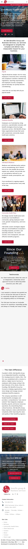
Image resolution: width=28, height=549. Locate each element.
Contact (6, 535)
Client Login (7, 537)
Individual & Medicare (8, 162)
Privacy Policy (11, 540)
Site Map (11, 542)
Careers (6, 530)
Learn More (6, 30)
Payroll (4, 71)
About (5, 532)
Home (5, 522)
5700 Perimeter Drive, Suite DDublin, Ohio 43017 (14, 506)
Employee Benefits (7, 120)
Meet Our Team (9, 423)
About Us (14, 267)
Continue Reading (9, 419)
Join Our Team (8, 428)
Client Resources (9, 528)
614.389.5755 (9, 502)
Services (6, 524)
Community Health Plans (9, 213)
